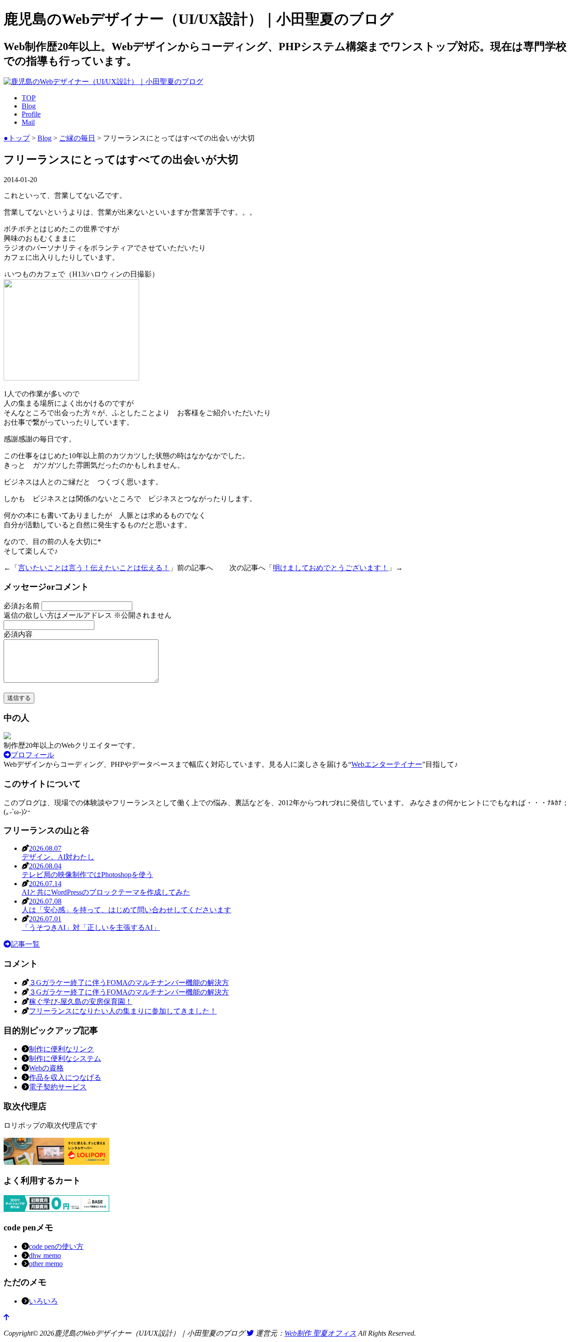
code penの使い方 (56, 1246)
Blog (29, 106)
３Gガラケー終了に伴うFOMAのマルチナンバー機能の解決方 (129, 982)
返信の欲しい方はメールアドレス (88, 615)
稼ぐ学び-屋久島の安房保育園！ (80, 1001)
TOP (29, 98)
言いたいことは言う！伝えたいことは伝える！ (94, 568)
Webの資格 (46, 1068)
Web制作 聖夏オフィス (320, 1333)
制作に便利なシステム (65, 1058)
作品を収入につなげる (65, 1077)
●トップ (17, 138)
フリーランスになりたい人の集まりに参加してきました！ (123, 1011)
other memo (46, 1263)
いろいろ (43, 1301)
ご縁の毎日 (77, 138)
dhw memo (45, 1255)
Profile (31, 114)
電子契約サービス (58, 1087)
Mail (28, 122)
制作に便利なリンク (61, 1049)
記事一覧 (25, 944)
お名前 (23, 606)
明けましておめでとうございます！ (330, 568)
